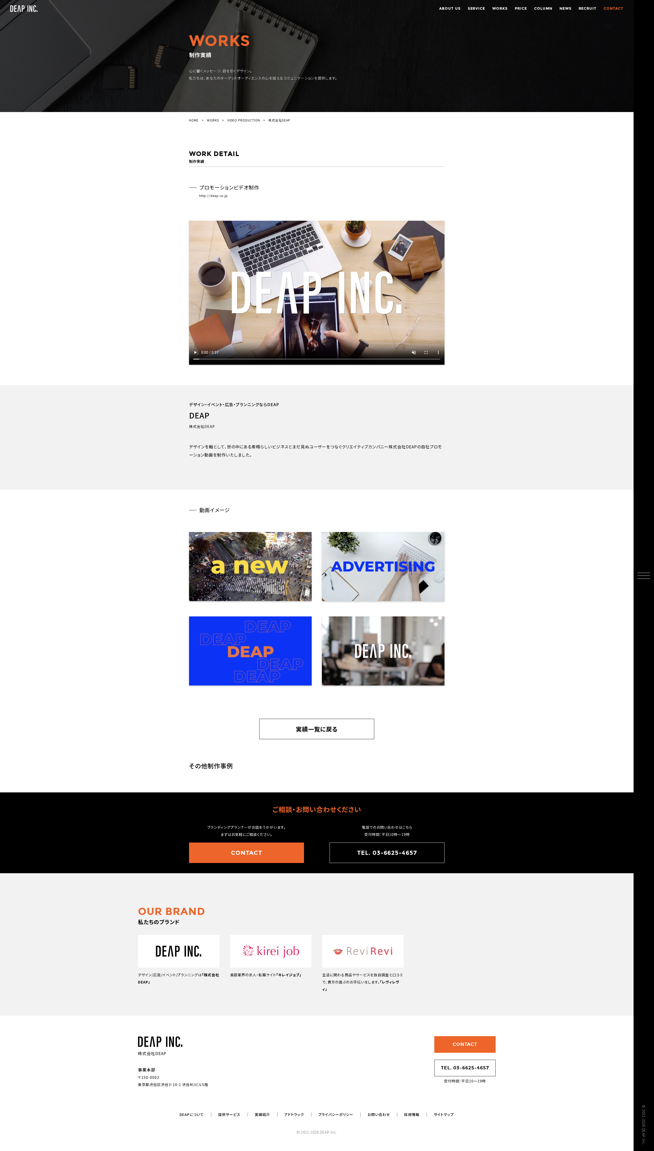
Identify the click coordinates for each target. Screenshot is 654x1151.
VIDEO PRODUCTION (243, 120)
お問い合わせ (379, 1114)
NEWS (565, 8)
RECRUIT (588, 8)
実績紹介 (262, 1114)
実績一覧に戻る (317, 729)
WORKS (500, 8)
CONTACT (613, 8)
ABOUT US (450, 8)
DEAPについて (192, 1114)
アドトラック (294, 1114)
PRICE (521, 8)
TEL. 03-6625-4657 (387, 852)
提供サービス (229, 1114)
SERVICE (476, 8)
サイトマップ (444, 1114)
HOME (193, 120)
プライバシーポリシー (336, 1114)
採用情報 (411, 1114)
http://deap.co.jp (213, 195)
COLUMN (543, 8)
